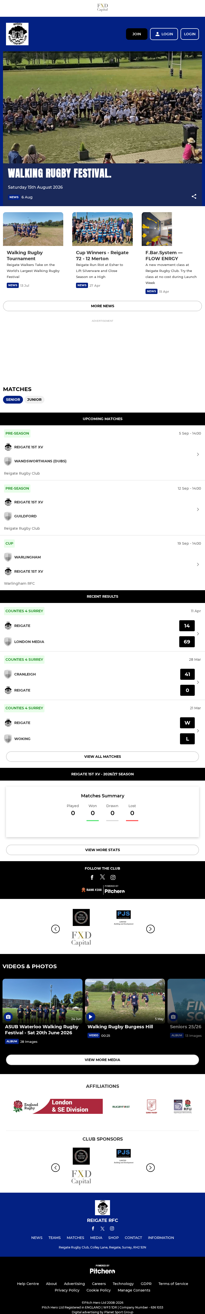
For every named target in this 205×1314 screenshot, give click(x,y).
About (51, 1283)
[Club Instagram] (113, 878)
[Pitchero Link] (115, 892)
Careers (99, 1283)
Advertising (74, 1283)
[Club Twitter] (102, 878)
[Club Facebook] (92, 878)
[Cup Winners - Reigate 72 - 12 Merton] (102, 229)
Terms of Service (173, 1283)
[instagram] (112, 1229)
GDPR (146, 1283)
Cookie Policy (98, 1290)
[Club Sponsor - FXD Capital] (102, 8)
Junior (34, 399)
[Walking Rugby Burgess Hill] (125, 1001)
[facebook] (93, 1229)
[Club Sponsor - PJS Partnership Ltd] (124, 918)
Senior (13, 399)
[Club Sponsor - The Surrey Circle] (81, 918)
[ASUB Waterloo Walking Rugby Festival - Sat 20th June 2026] (42, 1001)
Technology (123, 1283)
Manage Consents (134, 1290)
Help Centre (28, 1283)
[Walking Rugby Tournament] (33, 229)
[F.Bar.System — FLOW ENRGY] (172, 229)
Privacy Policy (67, 1290)
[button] (194, 197)
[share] (194, 196)
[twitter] (102, 1229)
